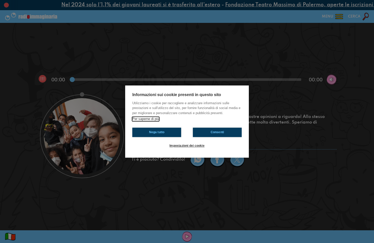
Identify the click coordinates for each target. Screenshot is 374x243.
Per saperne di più (145, 119)
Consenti (217, 132)
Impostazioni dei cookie (187, 145)
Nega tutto (157, 132)
